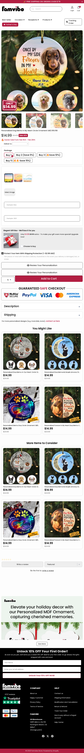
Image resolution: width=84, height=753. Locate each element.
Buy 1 (8, 155)
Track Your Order (60, 711)
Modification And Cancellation (66, 702)
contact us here (52, 321)
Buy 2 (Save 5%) (25, 154)
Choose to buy (29, 246)
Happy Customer (36, 698)
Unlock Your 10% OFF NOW (42, 675)
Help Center (59, 722)
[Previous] (2, 119)
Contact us (58, 693)
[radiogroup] (42, 178)
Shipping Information (62, 698)
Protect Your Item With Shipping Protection (29, 253)
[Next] (82, 119)
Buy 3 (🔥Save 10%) (49, 154)
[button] (20, 20)
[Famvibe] (13, 9)
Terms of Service (36, 706)
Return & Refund (60, 706)
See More (42, 644)
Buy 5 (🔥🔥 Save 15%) (18, 160)
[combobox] (46, 9)
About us (33, 693)
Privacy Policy (35, 702)
